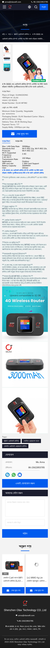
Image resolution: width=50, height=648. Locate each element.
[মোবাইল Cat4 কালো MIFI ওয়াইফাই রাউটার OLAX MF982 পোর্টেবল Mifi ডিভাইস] (13, 564)
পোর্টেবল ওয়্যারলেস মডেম (31, 441)
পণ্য (9, 34)
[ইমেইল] (19, 475)
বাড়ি (3, 34)
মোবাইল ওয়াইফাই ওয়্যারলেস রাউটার (15, 446)
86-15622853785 (40, 2)
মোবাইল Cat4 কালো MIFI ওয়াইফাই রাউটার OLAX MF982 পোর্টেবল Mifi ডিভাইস (13, 580)
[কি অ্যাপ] (13, 475)
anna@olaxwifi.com (13, 2)
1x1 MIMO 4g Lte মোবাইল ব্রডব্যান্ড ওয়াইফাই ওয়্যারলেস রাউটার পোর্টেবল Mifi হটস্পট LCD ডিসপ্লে (36, 580)
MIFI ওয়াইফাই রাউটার (21, 34)
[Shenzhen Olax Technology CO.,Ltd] (13, 7)
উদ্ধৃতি (44, 7)
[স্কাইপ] (7, 475)
